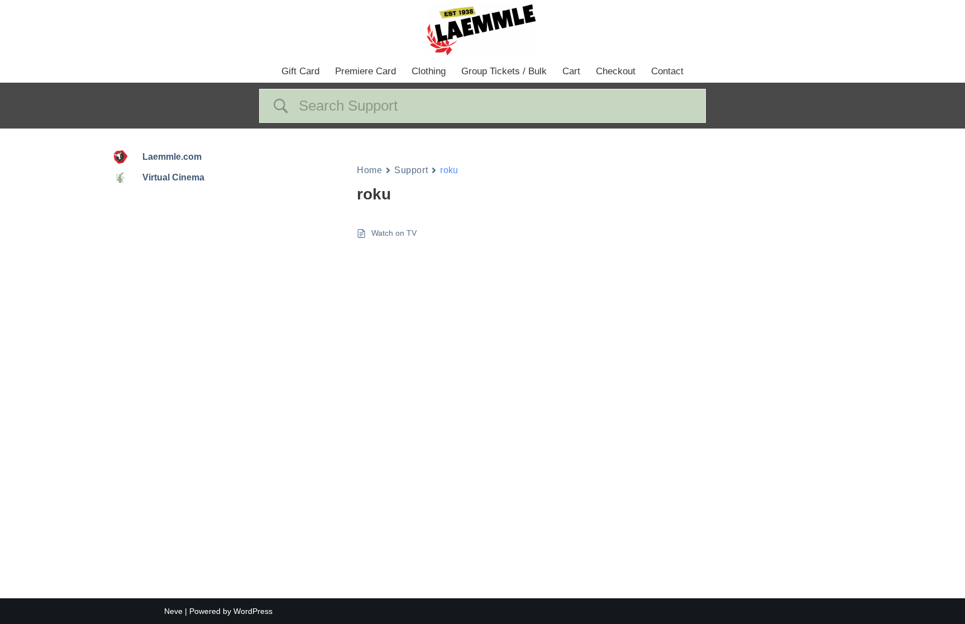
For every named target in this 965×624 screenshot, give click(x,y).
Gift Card (300, 71)
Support (411, 170)
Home (369, 170)
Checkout (616, 71)
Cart (571, 71)
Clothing (429, 71)
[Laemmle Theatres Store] (482, 29)
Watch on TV (394, 232)
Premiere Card (365, 71)
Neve (173, 611)
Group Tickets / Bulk (504, 71)
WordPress (253, 611)
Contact (667, 71)
